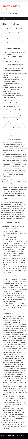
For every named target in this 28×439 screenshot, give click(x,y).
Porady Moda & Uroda (10, 7)
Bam (9, 437)
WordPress (3, 437)
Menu (4, 18)
